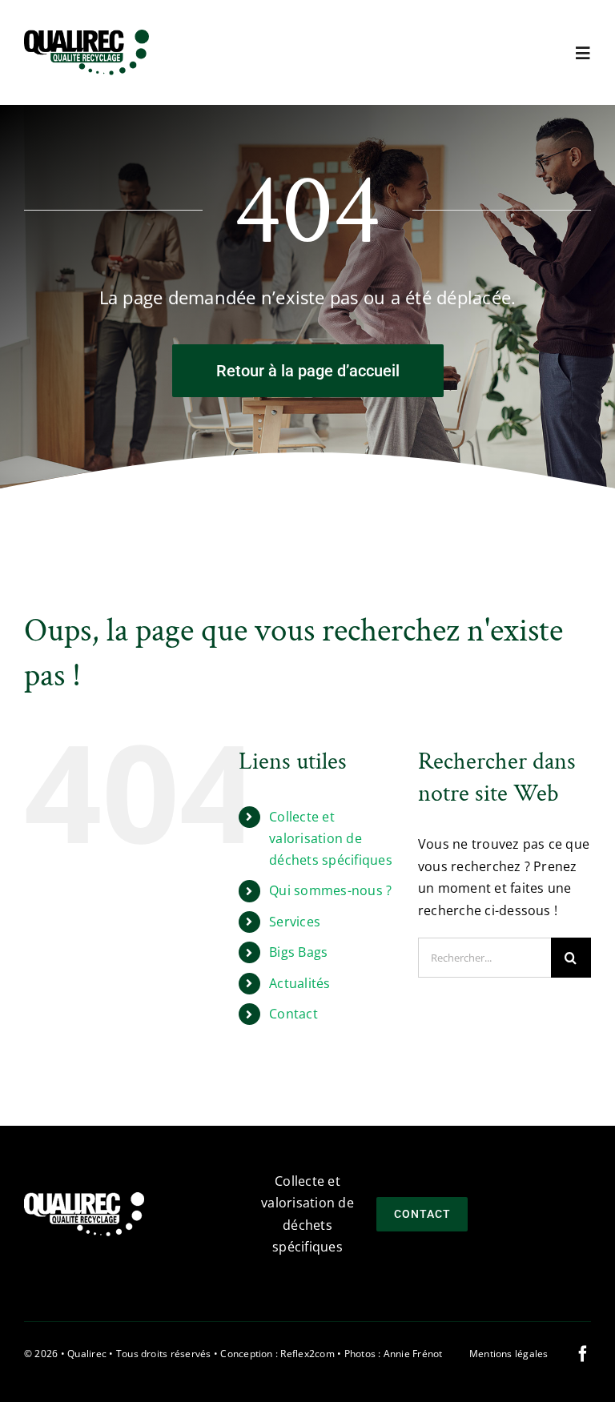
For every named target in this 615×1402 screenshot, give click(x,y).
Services (294, 921)
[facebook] (583, 1354)
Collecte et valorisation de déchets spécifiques (330, 838)
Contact (293, 1013)
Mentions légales (509, 1353)
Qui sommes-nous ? (330, 890)
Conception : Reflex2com (277, 1353)
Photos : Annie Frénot (393, 1353)
